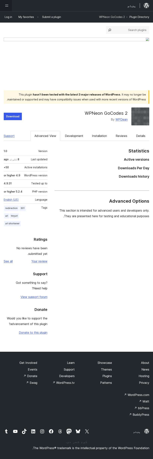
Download (12, 116)
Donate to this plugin (33, 332)
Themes (106, 369)
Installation (99, 136)
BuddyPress (139, 414)
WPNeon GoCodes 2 (106, 113)
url (6, 215)
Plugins (107, 376)
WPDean (121, 119)
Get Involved (28, 363)
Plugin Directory (139, 16)
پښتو (136, 431)
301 (23, 208)
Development (74, 136)
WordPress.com (136, 395)
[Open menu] (6, 5)
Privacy (144, 383)
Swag (31, 383)
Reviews (121, 136)
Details (140, 136)
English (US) (11, 199)
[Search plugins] (109, 30)
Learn (71, 363)
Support (9, 136)
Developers (67, 376)
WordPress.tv (63, 383)
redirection (11, 208)
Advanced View (45, 136)
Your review (39, 261)
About (145, 363)
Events (32, 369)
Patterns (106, 383)
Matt (144, 401)
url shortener (12, 223)
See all (8, 261)
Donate (30, 376)
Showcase (105, 363)
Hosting (144, 376)
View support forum (34, 297)
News (145, 369)
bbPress (141, 408)
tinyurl (14, 215)
